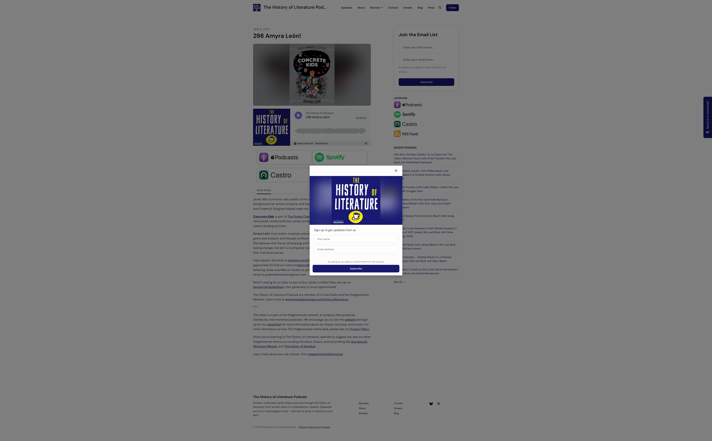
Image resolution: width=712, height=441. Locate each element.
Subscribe (356, 268)
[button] (396, 171)
